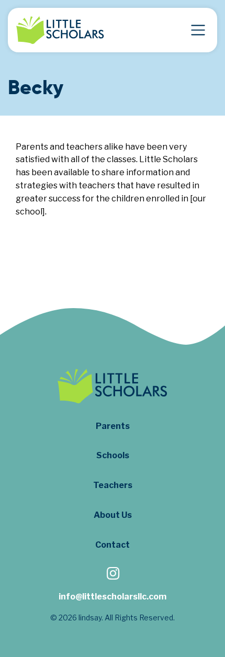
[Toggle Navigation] (198, 30)
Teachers (112, 485)
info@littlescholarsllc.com (112, 597)
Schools (112, 455)
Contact (112, 545)
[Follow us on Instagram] (112, 575)
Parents (113, 426)
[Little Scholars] (60, 30)
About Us (113, 515)
